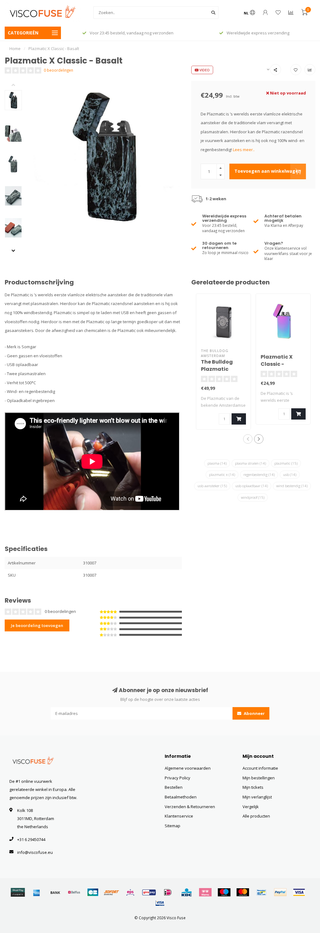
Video (204, 70)
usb (289, 474)
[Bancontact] (261, 892)
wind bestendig (292, 485)
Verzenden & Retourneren (190, 806)
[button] (18, 85)
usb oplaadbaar (251, 485)
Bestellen (173, 787)
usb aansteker (212, 485)
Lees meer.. (244, 149)
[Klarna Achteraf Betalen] (205, 892)
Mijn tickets (252, 787)
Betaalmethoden (181, 797)
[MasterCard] (243, 892)
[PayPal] (280, 892)
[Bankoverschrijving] (55, 892)
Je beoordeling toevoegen (37, 625)
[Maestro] (224, 892)
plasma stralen (250, 463)
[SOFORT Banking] (111, 892)
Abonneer (254, 713)
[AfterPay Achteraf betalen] (18, 892)
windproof (252, 497)
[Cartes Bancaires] (93, 892)
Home (15, 48)
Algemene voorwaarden (188, 768)
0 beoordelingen (58, 70)
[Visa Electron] (160, 903)
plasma (217, 463)
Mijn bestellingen (258, 778)
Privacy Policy (177, 778)
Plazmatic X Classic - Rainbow (276, 364)
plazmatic (286, 463)
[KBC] (186, 892)
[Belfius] (74, 892)
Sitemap (172, 825)
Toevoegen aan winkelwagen (267, 171)
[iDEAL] (168, 892)
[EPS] (130, 892)
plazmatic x (222, 474)
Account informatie (260, 768)
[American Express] (36, 892)
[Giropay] (149, 892)
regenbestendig (259, 474)
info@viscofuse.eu (35, 852)
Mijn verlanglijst (257, 797)
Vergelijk (250, 806)
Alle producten (256, 816)
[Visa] (299, 892)
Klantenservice (179, 816)
